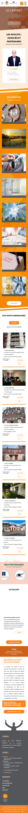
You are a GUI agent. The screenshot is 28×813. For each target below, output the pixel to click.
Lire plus (19, 632)
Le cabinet (5, 781)
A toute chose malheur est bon (12, 617)
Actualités (6, 785)
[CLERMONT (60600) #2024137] (14, 528)
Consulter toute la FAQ (14, 711)
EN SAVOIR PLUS (14, 79)
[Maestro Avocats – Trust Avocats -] (12, 3)
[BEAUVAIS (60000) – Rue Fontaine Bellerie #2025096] (14, 340)
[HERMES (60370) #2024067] (14, 453)
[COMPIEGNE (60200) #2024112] (14, 491)
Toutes (14, 323)
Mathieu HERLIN (14, 69)
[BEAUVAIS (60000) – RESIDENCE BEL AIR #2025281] (14, 378)
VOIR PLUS (14, 303)
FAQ (3, 787)
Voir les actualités (14, 642)
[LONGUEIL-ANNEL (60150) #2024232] (14, 415)
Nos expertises (7, 783)
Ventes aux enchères (14, 327)
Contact (5, 790)
